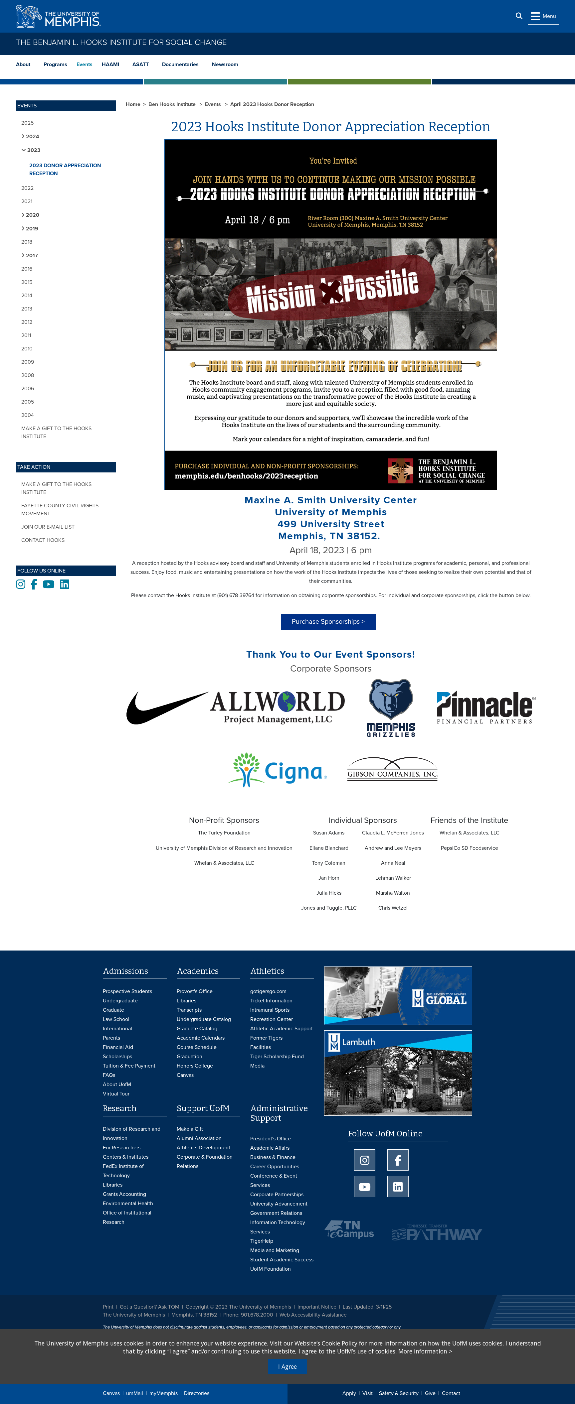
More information (422, 1351)
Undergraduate (120, 1000)
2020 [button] (32, 215)
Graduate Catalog (197, 1028)
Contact (451, 1393)
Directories (196, 1393)
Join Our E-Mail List (48, 527)
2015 (26, 282)
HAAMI (110, 64)
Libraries (186, 1000)
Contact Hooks (43, 540)
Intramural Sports (269, 1010)
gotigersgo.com (268, 991)
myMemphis (163, 1393)
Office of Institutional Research (127, 1217)
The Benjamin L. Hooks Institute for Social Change (121, 42)
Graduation (189, 1056)
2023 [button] (33, 150)
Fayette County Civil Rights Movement (59, 509)
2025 (27, 123)
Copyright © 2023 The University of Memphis (238, 1307)
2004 (27, 415)
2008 (27, 375)
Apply (349, 1393)
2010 (27, 348)
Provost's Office (195, 991)
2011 (26, 335)
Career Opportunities (274, 1166)
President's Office (270, 1138)
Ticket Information (271, 1000)
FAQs (109, 1075)
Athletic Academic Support (281, 1028)
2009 (27, 362)
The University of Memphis (134, 1315)
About (23, 64)
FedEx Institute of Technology (123, 1171)
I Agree (287, 1366)
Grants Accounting (124, 1194)
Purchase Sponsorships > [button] (328, 622)
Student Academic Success (281, 1259)
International (117, 1028)
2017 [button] (31, 255)
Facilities (260, 1047)
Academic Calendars (201, 1038)
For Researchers (121, 1147)
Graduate (113, 1010)
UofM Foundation (270, 1269)
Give (430, 1393)
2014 (26, 295)
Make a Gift (190, 1129)
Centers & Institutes (125, 1157)
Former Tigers (266, 1038)
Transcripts (189, 1010)
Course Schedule (197, 1047)
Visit (367, 1393)
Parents (111, 1038)
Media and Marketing (274, 1250)
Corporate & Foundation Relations (205, 1162)
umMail (134, 1393)
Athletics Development (203, 1147)
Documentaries (180, 64)
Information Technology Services (277, 1227)
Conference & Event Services (273, 1181)
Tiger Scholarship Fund (277, 1056)
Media (257, 1066)
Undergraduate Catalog (204, 1019)
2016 (26, 269)
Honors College (195, 1066)
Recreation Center (271, 1019)
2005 (27, 402)
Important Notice (316, 1307)
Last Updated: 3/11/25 (367, 1307)
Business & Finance (272, 1157)
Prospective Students (127, 991)
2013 (26, 309)
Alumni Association (199, 1138)
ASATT (140, 64)
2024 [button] (32, 136)
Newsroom (225, 64)
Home (133, 104)
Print (108, 1307)
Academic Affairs (269, 1148)
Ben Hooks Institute (172, 104)
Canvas (111, 1393)
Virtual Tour (116, 1093)
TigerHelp (261, 1241)
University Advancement (278, 1204)
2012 (26, 322)
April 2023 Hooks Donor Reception (272, 104)
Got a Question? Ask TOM (149, 1307)
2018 (26, 242)
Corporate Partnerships (276, 1194)
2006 (27, 388)
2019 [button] (31, 228)
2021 (26, 201)
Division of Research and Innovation (131, 1134)
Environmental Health (128, 1203)
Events (85, 64)
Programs (55, 64)
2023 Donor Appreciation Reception (65, 169)
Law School (116, 1019)
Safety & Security (399, 1393)
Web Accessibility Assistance (313, 1315)
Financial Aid (118, 1047)
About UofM (117, 1084)
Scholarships (117, 1056)
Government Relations (276, 1213)
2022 (27, 188)
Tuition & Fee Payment (129, 1066)
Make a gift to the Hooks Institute (56, 432)
